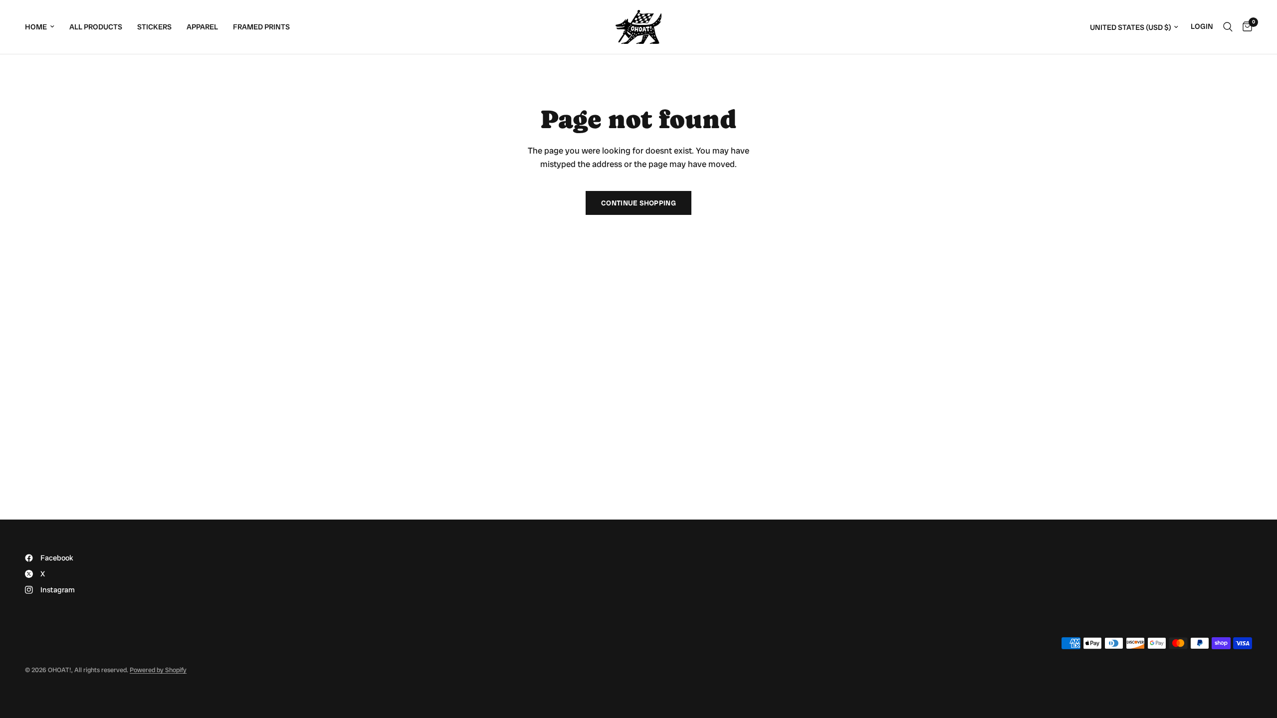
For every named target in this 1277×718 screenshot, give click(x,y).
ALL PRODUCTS (95, 27)
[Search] (1228, 27)
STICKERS (154, 27)
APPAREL (202, 27)
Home (36, 27)
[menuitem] (43, 27)
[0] (1245, 27)
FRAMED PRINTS (261, 27)
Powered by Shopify (158, 670)
